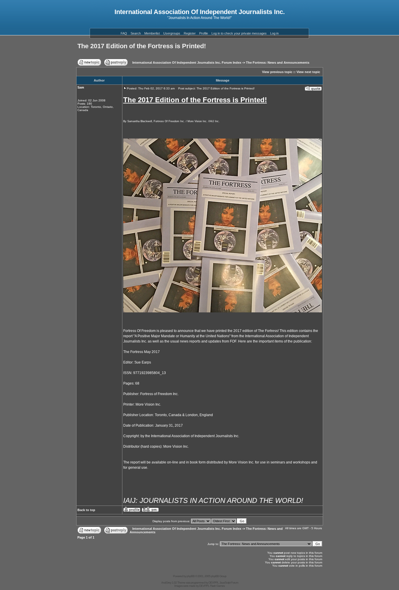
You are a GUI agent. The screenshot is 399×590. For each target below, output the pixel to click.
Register (190, 33)
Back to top (86, 510)
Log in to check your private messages (239, 33)
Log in (274, 33)
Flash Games (217, 585)
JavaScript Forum (228, 582)
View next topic (308, 72)
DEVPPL (214, 582)
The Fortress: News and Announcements (277, 62)
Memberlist (152, 33)
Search (136, 33)
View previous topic (277, 72)
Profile (203, 33)
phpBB (191, 576)
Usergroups (171, 33)
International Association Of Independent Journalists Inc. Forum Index (186, 62)
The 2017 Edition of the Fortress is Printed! (141, 46)
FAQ (124, 33)
